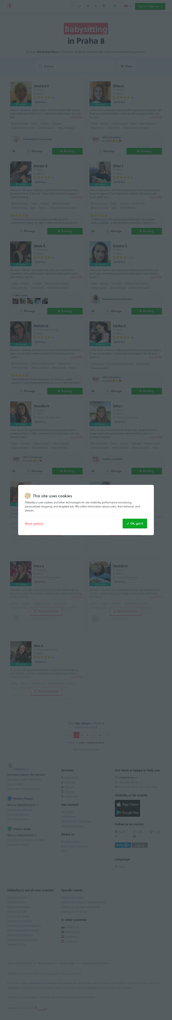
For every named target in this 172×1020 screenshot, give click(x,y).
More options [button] (34, 523)
